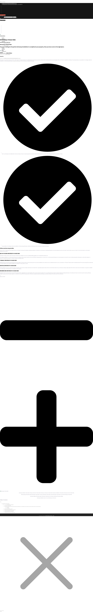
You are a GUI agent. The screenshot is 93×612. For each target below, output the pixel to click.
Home (3, 37)
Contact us (4, 51)
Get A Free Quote (2, 20)
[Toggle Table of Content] (0, 502)
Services (3, 41)
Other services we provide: (8, 508)
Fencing (5, 44)
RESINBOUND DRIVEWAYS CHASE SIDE (10, 512)
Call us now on (2, 54)
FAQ (4, 40)
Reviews (3, 49)
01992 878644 (6, 53)
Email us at (2, 58)
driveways (7, 267)
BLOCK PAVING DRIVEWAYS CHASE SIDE (10, 509)
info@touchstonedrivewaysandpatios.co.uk (9, 3)
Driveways (5, 42)
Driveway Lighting (7, 43)
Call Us (8, 507)
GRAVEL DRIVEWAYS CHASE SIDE (9, 511)
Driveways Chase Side (5, 503)
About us (3, 39)
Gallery (3, 47)
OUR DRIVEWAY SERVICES (10, 504)
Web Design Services (48, 515)
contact (72, 250)
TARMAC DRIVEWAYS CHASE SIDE (9, 510)
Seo (53, 515)
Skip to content (2, 1)
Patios (5, 46)
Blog (2, 50)
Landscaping (6, 45)
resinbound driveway (7, 258)
